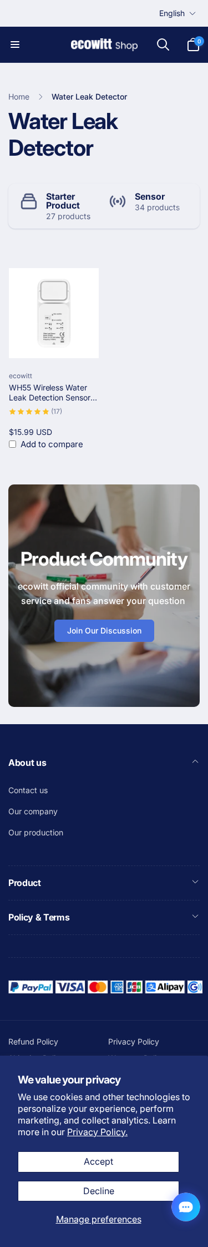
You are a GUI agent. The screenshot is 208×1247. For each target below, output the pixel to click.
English (172, 13)
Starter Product (63, 201)
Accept (98, 1161)
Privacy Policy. (97, 1131)
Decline (98, 1190)
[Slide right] (188, 206)
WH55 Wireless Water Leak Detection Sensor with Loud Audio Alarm (49, 393)
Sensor (150, 196)
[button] (15, 44)
